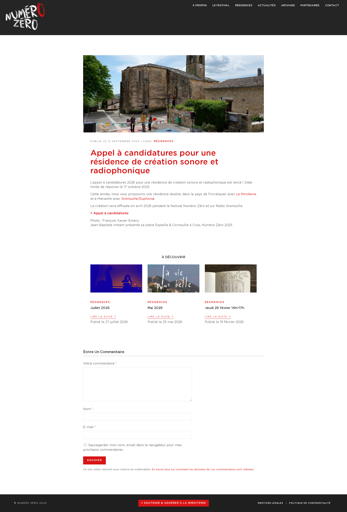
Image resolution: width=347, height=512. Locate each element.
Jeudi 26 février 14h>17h (224, 308)
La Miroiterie (246, 194)
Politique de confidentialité (310, 503)
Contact (332, 5)
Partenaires (309, 5)
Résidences (243, 5)
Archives (288, 5)
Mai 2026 (155, 308)
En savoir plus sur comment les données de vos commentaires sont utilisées (203, 469)
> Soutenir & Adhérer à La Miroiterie (173, 503)
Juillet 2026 (100, 308)
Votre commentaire (100, 363)
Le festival (221, 5)
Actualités (267, 5)
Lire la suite (103, 316)
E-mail (89, 427)
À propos (200, 5)
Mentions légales (270, 503)
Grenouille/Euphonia (137, 198)
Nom (88, 409)
